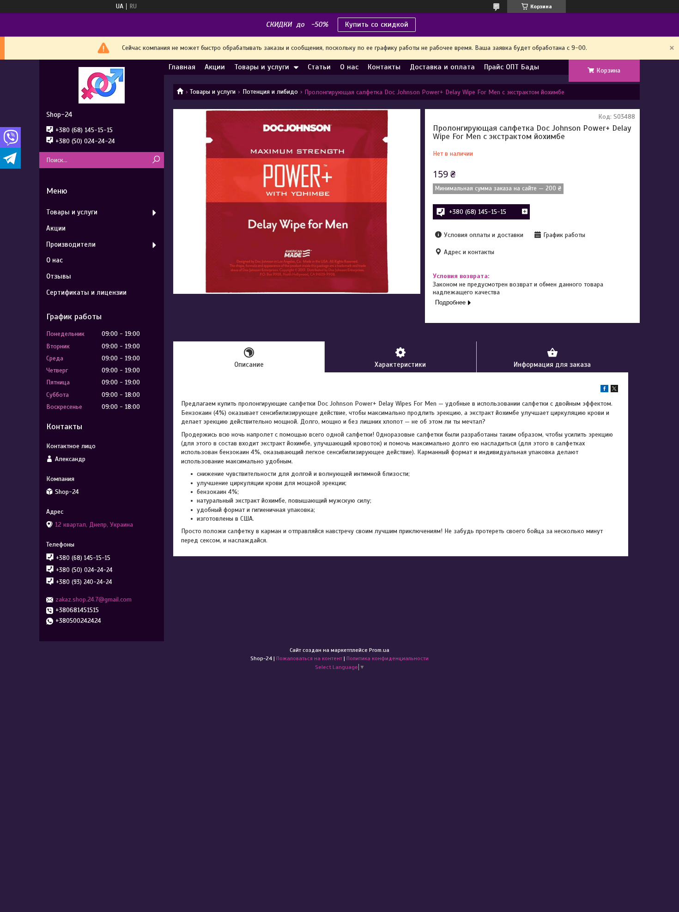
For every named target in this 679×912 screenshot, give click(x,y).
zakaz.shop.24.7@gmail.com (93, 599)
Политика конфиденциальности (387, 658)
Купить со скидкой (376, 24)
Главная (182, 67)
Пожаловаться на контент (309, 658)
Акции (215, 67)
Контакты (384, 67)
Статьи (319, 67)
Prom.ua (379, 650)
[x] (614, 390)
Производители (71, 244)
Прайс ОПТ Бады (511, 67)
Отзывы (58, 276)
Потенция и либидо (270, 92)
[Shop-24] (101, 85)
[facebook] (604, 390)
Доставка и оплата (442, 67)
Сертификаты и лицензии (86, 292)
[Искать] (156, 160)
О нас (349, 67)
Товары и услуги (261, 67)
